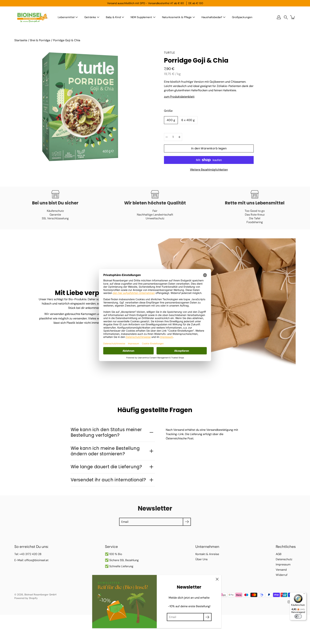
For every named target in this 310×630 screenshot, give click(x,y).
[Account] (279, 17)
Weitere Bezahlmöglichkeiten (209, 169)
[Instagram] (289, 601)
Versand (281, 570)
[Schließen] (217, 579)
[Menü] (304, 594)
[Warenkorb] (293, 17)
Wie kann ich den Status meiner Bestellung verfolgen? (106, 432)
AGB (278, 554)
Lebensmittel (66, 17)
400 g (171, 120)
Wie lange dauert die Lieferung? (106, 467)
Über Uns (201, 559)
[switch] (298, 616)
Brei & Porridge (40, 40)
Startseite (20, 40)
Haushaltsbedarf (211, 17)
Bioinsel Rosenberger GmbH (40, 594)
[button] (286, 17)
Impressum (283, 564)
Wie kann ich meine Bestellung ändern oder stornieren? (105, 451)
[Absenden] (207, 617)
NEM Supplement (141, 17)
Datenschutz (284, 559)
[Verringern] (166, 137)
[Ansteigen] (179, 137)
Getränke (90, 17)
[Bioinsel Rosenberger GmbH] (32, 17)
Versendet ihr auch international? (108, 480)
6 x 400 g (188, 120)
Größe (168, 111)
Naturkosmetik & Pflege (177, 17)
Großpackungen (242, 17)
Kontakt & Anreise (207, 554)
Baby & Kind (113, 17)
